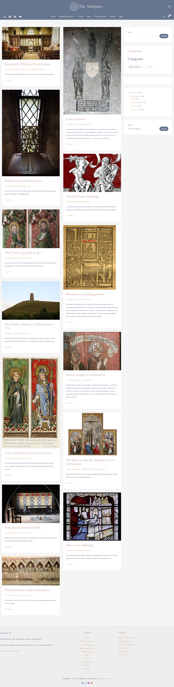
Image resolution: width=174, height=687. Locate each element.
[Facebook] (10, 17)
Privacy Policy (123, 648)
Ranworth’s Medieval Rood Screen (27, 64)
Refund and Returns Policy (128, 638)
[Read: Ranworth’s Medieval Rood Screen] (31, 43)
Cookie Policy (123, 651)
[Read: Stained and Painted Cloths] (31, 504)
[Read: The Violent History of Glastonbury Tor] (31, 300)
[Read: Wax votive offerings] (92, 516)
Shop (87, 658)
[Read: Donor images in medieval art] (92, 351)
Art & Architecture (12, 69)
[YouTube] (20, 17)
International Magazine (88, 648)
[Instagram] (5, 17)
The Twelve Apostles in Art (23, 253)
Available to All (25, 69)
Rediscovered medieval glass (23, 181)
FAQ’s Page (122, 655)
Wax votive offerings (79, 545)
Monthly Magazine (87, 641)
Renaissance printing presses (85, 294)
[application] (74, 16)
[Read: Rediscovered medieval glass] (31, 133)
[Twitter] (15, 17)
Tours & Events (87, 662)
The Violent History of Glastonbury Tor (29, 326)
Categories (135, 59)
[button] (169, 7)
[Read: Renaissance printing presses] (89, 257)
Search (130, 32)
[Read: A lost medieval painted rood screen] (31, 402)
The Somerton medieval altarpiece (27, 590)
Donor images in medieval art (86, 375)
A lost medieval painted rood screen (28, 453)
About (87, 655)
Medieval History (38, 69)
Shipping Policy (124, 641)
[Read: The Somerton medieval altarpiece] (31, 571)
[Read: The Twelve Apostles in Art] (31, 229)
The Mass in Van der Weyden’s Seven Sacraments (90, 462)
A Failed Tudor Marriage (82, 196)
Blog (87, 669)
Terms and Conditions (126, 644)
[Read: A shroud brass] (92, 71)
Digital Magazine (88, 652)
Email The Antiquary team (9, 651)
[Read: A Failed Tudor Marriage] (92, 173)
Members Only (25, 186)
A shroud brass (76, 119)
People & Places (85, 124)
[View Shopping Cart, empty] (168, 16)
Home (87, 638)
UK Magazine (88, 645)
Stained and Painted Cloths (23, 527)
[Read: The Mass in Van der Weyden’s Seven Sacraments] (92, 434)
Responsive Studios (104, 679)
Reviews (87, 665)
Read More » (9, 80)
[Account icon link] (164, 16)
